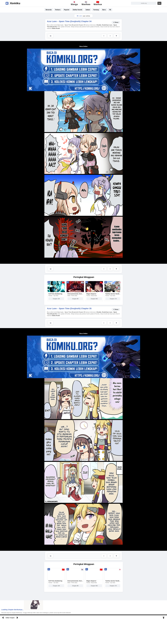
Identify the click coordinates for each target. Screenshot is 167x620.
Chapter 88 (75, 264)
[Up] (116, 234)
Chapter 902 (94, 264)
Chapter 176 (113, 264)
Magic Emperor (91, 259)
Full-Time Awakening (55, 259)
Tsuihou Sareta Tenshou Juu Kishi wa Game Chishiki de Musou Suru (113, 259)
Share (116, 274)
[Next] (110, 234)
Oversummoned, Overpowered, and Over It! (75, 259)
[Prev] (103, 234)
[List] (50, 234)
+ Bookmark (116, 1)
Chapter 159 (56, 264)
